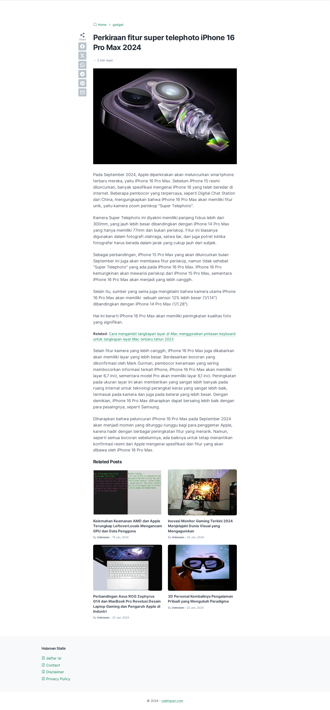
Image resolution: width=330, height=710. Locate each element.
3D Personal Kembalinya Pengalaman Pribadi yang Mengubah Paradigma (200, 598)
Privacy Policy (57, 679)
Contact (52, 665)
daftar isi (53, 658)
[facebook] (82, 46)
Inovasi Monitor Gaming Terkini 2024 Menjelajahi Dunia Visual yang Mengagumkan (200, 526)
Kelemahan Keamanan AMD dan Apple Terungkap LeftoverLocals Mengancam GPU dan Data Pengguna (127, 526)
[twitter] (82, 56)
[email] (82, 92)
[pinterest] (82, 83)
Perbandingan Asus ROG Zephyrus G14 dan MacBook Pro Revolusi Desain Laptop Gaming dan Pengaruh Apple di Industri (127, 604)
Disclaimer (54, 672)
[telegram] (82, 74)
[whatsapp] (82, 65)
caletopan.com (172, 701)
